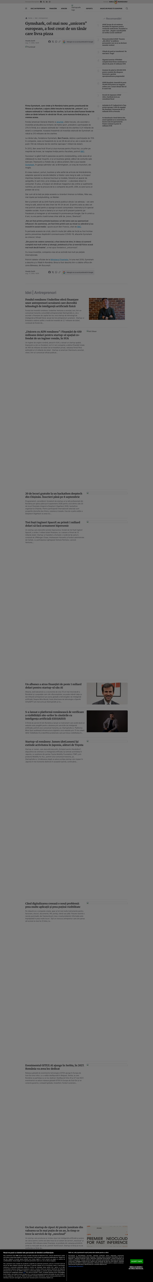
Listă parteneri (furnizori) (75, 1266)
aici (24, 1272)
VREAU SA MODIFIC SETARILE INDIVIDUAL (136, 1267)
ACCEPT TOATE (136, 1261)
